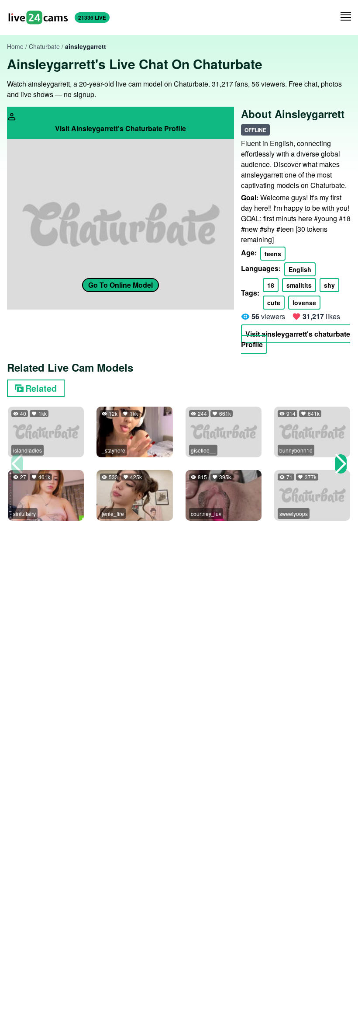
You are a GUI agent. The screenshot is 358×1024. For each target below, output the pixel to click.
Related (41, 388)
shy (329, 285)
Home (15, 46)
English (300, 269)
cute (273, 302)
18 (270, 285)
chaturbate (44, 46)
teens (273, 253)
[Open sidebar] (346, 16)
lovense (304, 302)
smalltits (299, 285)
